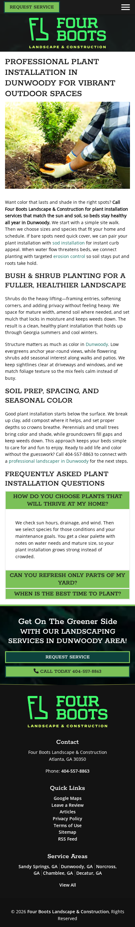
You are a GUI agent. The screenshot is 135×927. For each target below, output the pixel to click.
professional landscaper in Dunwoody (49, 461)
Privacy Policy (67, 818)
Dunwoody (97, 344)
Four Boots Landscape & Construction (68, 911)
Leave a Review (67, 805)
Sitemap (67, 832)
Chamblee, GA (58, 873)
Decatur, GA (89, 873)
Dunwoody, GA (77, 866)
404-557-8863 (75, 771)
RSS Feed (67, 839)
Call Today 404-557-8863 (70, 671)
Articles (68, 812)
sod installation (68, 243)
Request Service (32, 7)
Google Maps (68, 798)
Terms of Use (68, 825)
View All (67, 885)
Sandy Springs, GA (38, 866)
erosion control (69, 256)
